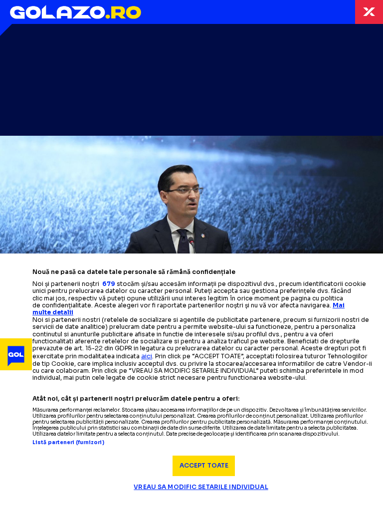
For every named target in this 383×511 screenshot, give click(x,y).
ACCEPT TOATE (204, 465)
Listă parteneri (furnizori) (68, 443)
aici (146, 356)
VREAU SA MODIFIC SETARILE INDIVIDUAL (201, 487)
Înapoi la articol (369, 12)
